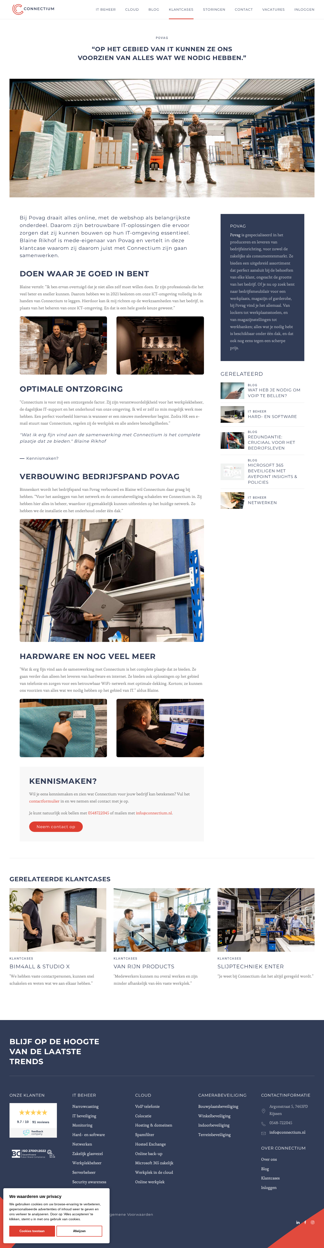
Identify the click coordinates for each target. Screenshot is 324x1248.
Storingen (214, 9)
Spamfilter (144, 1134)
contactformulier (44, 801)
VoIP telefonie (147, 1106)
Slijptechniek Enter (251, 966)
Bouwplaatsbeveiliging (218, 1106)
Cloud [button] (132, 9)
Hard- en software (272, 416)
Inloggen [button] (304, 9)
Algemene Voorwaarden (129, 1214)
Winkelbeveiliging (214, 1115)
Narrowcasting (85, 1106)
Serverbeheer (84, 1172)
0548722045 (99, 813)
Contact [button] (244, 9)
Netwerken (262, 502)
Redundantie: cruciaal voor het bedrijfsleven (271, 443)
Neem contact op (56, 826)
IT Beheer (84, 1095)
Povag (235, 234)
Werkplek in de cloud (154, 1172)
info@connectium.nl (154, 813)
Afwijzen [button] (79, 1231)
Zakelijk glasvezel (87, 1153)
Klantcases (181, 9)
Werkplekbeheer (87, 1162)
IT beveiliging (84, 1115)
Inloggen (269, 1187)
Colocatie (143, 1115)
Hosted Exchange (150, 1144)
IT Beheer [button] (106, 9)
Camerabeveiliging (222, 1095)
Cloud (143, 1095)
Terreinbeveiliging (214, 1134)
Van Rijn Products (144, 966)
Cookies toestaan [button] (32, 1231)
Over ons (269, 1159)
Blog (153, 9)
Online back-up (148, 1153)
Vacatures (273, 9)
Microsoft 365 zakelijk (154, 1162)
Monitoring (82, 1125)
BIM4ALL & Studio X (39, 966)
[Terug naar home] (33, 9)
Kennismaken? (42, 458)
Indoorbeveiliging (214, 1125)
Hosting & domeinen (153, 1125)
